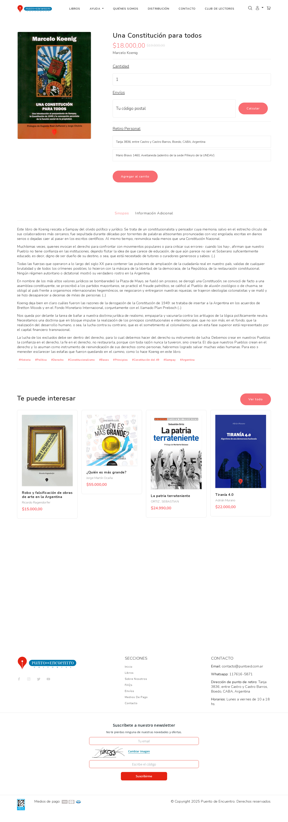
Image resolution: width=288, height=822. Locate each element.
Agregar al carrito (135, 176)
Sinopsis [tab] (122, 213)
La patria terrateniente (170, 495)
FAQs (128, 685)
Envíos (129, 691)
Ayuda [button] (95, 9)
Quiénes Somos (126, 9)
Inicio (128, 667)
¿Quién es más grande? (106, 472)
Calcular (253, 108)
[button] (259, 7)
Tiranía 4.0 (224, 494)
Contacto (187, 9)
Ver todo (255, 399)
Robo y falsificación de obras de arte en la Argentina (47, 494)
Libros (74, 9)
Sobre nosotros (136, 679)
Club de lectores (219, 9)
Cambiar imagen (139, 751)
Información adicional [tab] (154, 213)
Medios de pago (136, 697)
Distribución (158, 9)
